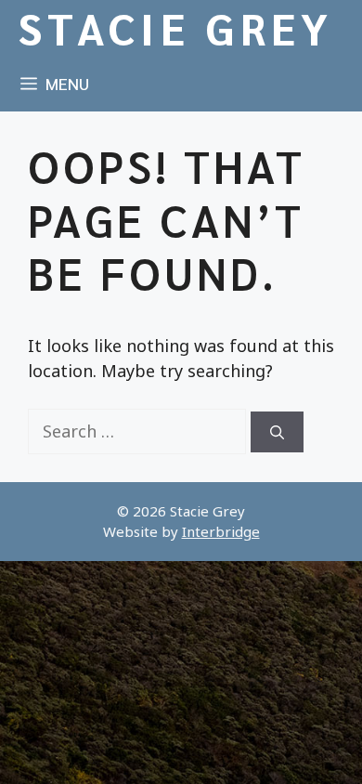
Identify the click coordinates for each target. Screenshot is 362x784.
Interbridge (221, 531)
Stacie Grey (176, 28)
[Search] (277, 432)
